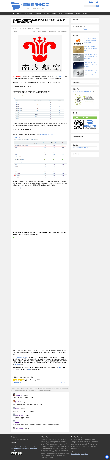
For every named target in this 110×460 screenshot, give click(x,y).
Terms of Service (75, 454)
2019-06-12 (23, 28)
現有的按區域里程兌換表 (46, 135)
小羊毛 (60, 13)
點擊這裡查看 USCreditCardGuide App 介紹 (82, 91)
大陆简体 (78, 147)
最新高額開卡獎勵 (69, 13)
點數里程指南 (38, 13)
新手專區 (54, 13)
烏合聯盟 (60, 367)
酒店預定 (85, 13)
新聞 (15, 31)
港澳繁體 (82, 147)
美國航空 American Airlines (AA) (58, 31)
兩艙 (29, 369)
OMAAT (60, 76)
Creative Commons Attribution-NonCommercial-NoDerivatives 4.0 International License (24, 448)
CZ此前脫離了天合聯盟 (21, 357)
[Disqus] (40, 411)
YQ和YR (17, 364)
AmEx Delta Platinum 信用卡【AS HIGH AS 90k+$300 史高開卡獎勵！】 (90, 56)
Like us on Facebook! (78, 136)
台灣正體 (86, 147)
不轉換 (74, 147)
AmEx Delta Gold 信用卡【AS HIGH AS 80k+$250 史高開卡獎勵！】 (90, 48)
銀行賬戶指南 (28, 13)
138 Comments (39, 28)
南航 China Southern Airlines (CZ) (41, 31)
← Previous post (17, 382)
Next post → (64, 382)
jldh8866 (16, 28)
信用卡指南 (20, 13)
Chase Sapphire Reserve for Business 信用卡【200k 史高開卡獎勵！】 (90, 64)
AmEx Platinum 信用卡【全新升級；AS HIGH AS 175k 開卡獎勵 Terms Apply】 (90, 72)
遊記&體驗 (46, 13)
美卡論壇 (78, 13)
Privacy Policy (84, 454)
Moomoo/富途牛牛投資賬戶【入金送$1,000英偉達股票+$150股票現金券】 (90, 40)
